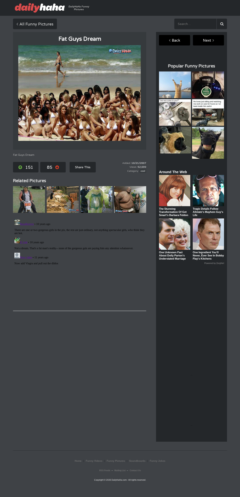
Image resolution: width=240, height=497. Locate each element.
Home (78, 460)
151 (29, 167)
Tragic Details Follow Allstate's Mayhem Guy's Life (208, 212)
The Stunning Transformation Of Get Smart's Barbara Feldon (173, 212)
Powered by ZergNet (214, 263)
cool (143, 171)
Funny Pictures (116, 460)
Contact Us (135, 470)
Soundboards (137, 460)
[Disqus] (79, 262)
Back (176, 40)
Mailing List (120, 470)
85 (49, 167)
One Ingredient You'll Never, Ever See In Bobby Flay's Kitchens (208, 255)
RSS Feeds (104, 470)
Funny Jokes (157, 460)
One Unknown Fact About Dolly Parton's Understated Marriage (172, 255)
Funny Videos (94, 460)
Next (207, 40)
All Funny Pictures (36, 24)
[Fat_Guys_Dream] (79, 93)
